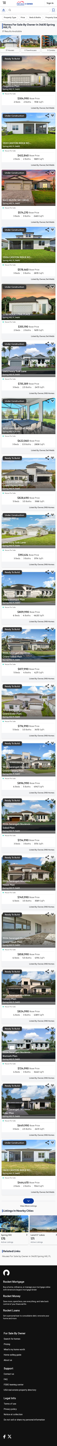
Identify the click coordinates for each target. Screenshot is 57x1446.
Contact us (9, 1374)
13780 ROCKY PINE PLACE (16, 316)
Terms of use (10, 1404)
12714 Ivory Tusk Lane (14, 544)
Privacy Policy (10, 1409)
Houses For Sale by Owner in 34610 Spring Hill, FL (26, 1256)
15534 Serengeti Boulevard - (17, 485)
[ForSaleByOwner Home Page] (25, 3)
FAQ (6, 1379)
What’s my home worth (14, 1349)
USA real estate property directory (20, 1390)
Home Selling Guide (12, 1355)
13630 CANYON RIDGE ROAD (17, 1172)
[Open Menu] (4, 3)
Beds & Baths (35, 17)
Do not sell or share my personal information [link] (24, 1419)
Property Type (10, 17)
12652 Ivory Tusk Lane (14, 373)
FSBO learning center (13, 1384)
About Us (8, 1360)
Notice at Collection (13, 1414)
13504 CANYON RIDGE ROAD (17, 259)
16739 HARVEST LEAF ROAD (17, 430)
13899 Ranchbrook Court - (17, 86)
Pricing (7, 1344)
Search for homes (12, 1339)
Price (23, 17)
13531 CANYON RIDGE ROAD (17, 145)
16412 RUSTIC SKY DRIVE (16, 202)
